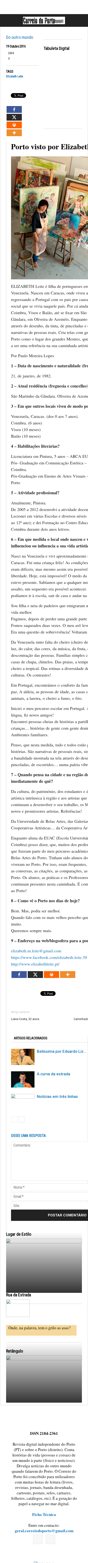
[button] (79, 20)
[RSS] (50, 1539)
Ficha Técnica (44, 1514)
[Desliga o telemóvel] (44, 1286)
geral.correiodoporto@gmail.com (44, 1531)
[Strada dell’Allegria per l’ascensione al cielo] (18, 1308)
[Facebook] (37, 1539)
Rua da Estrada (18, 1295)
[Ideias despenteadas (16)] (44, 1402)
